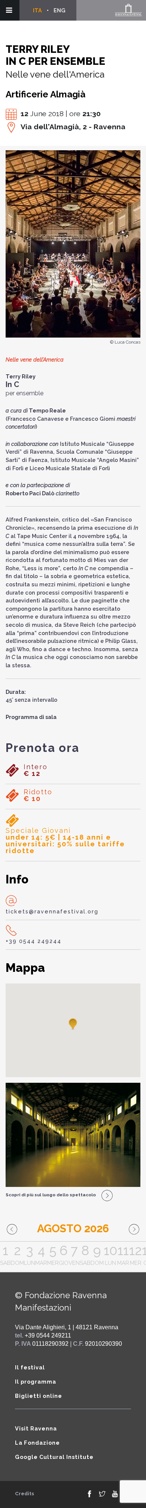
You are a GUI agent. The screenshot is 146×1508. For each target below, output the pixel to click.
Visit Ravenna (36, 1428)
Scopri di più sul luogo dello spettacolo (51, 1194)
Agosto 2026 (73, 1228)
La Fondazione (37, 1442)
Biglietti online (38, 1396)
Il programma (35, 1381)
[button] (73, 1024)
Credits (24, 1493)
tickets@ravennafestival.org (52, 911)
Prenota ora (42, 748)
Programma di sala (31, 717)
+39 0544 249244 (33, 941)
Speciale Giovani (65, 840)
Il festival (30, 1367)
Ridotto (38, 795)
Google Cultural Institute (54, 1457)
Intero (36, 770)
